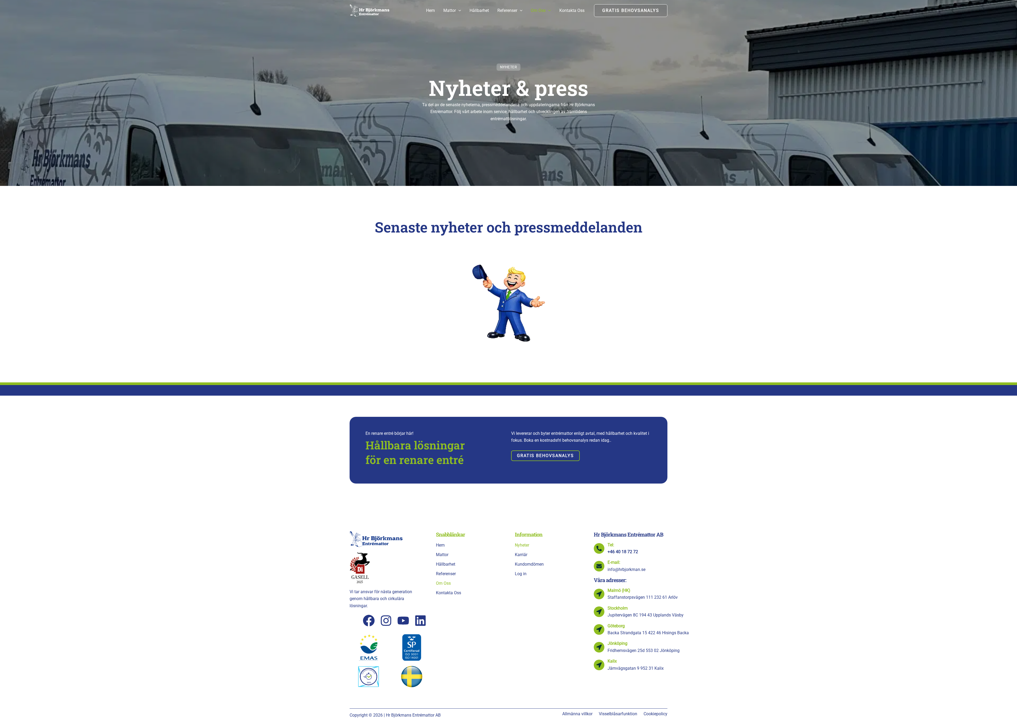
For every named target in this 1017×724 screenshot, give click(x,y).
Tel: (611, 544)
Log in (521, 573)
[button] (458, 10)
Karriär (521, 554)
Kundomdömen (529, 564)
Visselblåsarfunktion (618, 714)
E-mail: (614, 562)
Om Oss (443, 583)
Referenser (446, 573)
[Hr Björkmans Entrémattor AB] (369, 10)
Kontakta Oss (448, 592)
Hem (440, 545)
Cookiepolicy (655, 714)
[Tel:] (599, 548)
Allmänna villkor (577, 714)
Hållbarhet (445, 564)
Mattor (442, 554)
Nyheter (522, 545)
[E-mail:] (599, 566)
